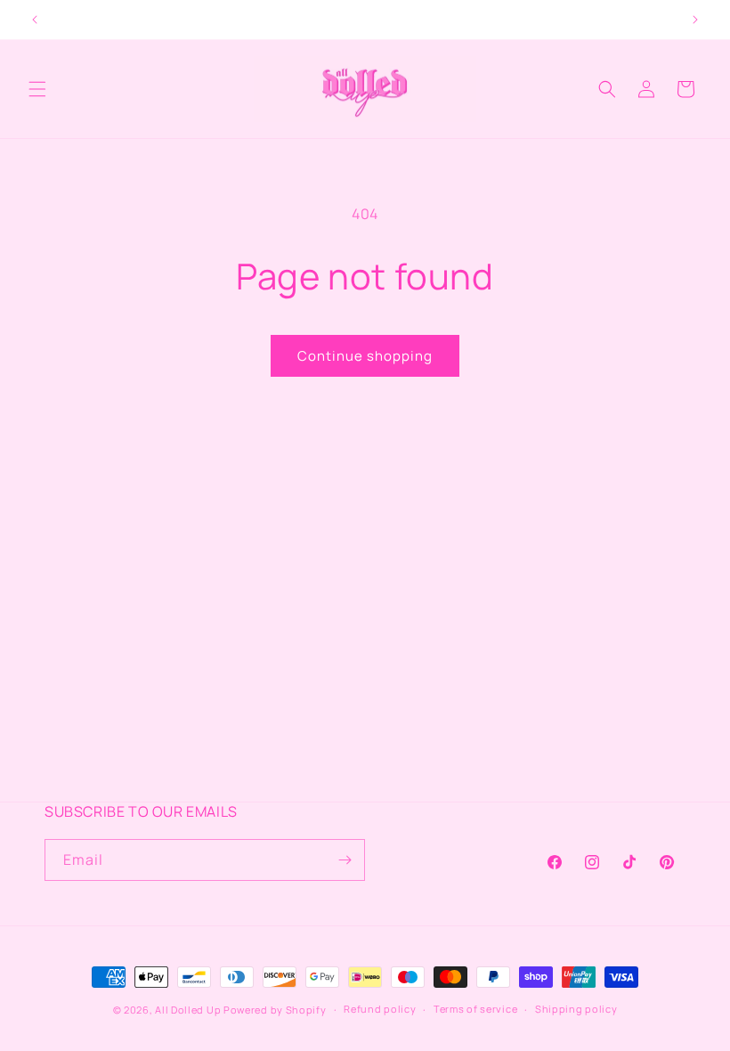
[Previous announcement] (34, 19)
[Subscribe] (344, 860)
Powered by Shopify (275, 1009)
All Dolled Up (189, 1009)
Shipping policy (576, 1008)
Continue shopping (365, 355)
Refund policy (380, 1008)
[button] (37, 89)
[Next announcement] (695, 19)
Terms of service (475, 1008)
